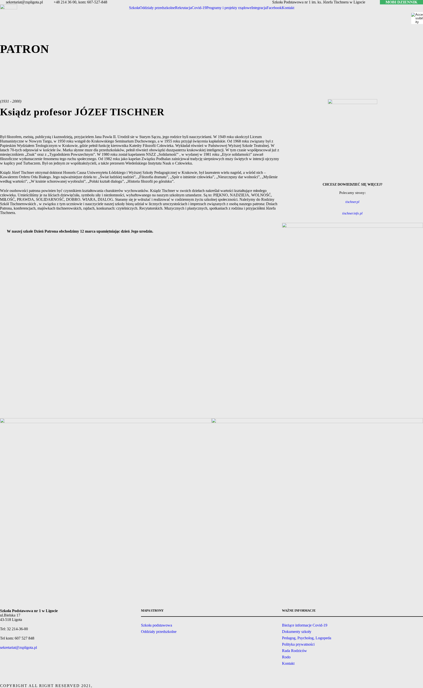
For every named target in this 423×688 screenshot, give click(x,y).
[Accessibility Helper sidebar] (417, 18)
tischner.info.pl (352, 213)
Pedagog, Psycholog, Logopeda (306, 638)
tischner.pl (352, 202)
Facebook (274, 8)
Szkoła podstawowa (156, 625)
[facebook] (372, 2)
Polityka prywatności (298, 644)
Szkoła (134, 8)
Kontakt (288, 8)
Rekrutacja (183, 8)
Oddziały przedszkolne (157, 8)
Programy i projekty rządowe (228, 8)
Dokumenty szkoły (296, 631)
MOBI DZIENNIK (401, 2)
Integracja (259, 8)
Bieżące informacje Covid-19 (304, 625)
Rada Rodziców (294, 651)
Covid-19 (199, 8)
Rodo (286, 657)
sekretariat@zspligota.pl (18, 647)
